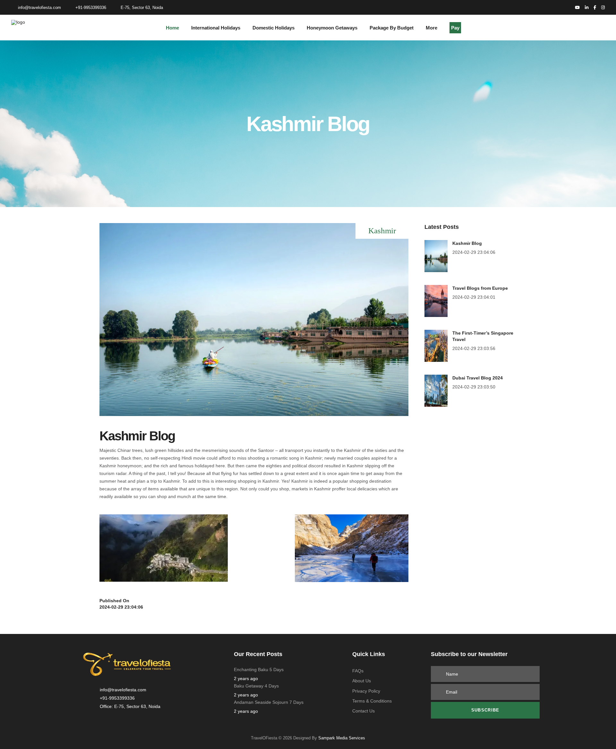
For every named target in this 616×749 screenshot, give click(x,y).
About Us (361, 680)
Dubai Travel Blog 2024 (477, 377)
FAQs (358, 670)
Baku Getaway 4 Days (256, 685)
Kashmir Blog (467, 243)
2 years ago (246, 678)
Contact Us (363, 710)
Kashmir (382, 230)
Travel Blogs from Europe (480, 288)
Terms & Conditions (372, 700)
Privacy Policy (366, 691)
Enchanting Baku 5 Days (259, 669)
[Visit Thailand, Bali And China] (436, 256)
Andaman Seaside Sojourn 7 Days (269, 702)
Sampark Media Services (341, 738)
